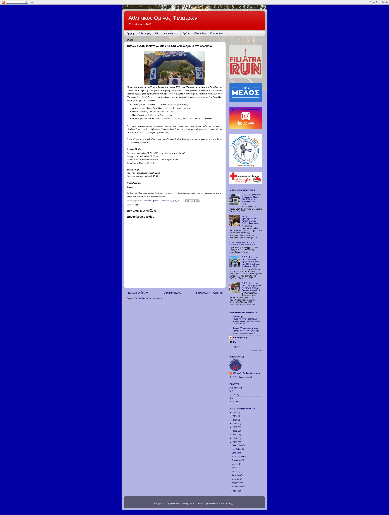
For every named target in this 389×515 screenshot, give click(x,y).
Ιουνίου (235, 468)
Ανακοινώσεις (171, 33)
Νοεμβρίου (236, 449)
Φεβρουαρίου (238, 483)
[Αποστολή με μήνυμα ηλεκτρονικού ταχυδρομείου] (186, 200)
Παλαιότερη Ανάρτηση (209, 292)
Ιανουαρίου (237, 486)
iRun (235, 342)
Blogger (231, 504)
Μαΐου (235, 472)
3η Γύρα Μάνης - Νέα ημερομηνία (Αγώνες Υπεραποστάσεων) (246, 332)
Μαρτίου (236, 479)
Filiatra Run (200, 33)
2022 (235, 427)
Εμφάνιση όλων (257, 350)
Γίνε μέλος (234, 395)
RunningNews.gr (240, 338)
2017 (235, 491)
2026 (235, 412)
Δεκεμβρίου (237, 445)
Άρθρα (186, 33)
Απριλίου (236, 475)
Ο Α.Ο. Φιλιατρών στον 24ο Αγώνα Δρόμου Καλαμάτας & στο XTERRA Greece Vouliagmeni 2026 (251, 261)
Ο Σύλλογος (144, 33)
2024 (235, 420)
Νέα (157, 33)
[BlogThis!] (189, 200)
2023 (235, 424)
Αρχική (130, 33)
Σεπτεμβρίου (237, 457)
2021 (235, 431)
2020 (235, 435)
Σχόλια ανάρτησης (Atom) (150, 298)
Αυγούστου (237, 460)
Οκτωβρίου (237, 453)
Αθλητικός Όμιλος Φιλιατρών (162, 18)
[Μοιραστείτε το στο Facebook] (195, 200)
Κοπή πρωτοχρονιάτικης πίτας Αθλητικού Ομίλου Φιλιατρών (250, 219)
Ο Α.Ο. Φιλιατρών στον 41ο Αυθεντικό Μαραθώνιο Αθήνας (242, 243)
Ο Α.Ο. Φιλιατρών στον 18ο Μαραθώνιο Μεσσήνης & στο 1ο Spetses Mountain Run (252, 286)
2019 (235, 438)
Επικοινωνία (216, 33)
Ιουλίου (235, 464)
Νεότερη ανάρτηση (138, 292)
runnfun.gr (238, 317)
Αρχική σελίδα (172, 292)
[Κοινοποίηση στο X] (192, 200)
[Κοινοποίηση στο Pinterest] (198, 200)
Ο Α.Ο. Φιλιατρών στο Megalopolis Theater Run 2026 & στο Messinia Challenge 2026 (251, 199)
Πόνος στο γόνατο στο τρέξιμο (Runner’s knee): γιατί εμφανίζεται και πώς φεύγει (246, 321)
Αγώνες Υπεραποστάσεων (245, 328)
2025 (235, 416)
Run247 (236, 347)
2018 (235, 442)
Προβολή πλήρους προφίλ (240, 377)
